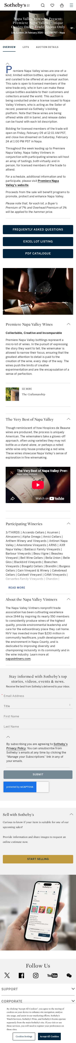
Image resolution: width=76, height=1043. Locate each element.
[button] (38, 63)
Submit (38, 774)
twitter (7, 975)
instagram (35, 975)
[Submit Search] (43, 5)
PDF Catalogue (38, 253)
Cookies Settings (24, 1036)
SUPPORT (9, 989)
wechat (69, 975)
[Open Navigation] (71, 5)
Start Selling (38, 859)
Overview (9, 47)
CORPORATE (11, 1001)
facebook (21, 975)
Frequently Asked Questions (38, 229)
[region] (38, 1023)
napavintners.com (18, 658)
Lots (26, 47)
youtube (52, 975)
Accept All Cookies (49, 1036)
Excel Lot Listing (38, 241)
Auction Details (47, 47)
